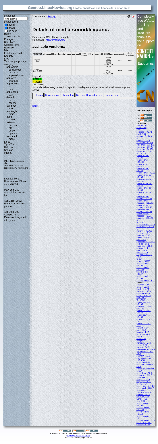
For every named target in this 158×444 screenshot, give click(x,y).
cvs (10, 100)
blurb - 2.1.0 (141, 128)
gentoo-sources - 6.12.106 (144, 307)
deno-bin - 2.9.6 (143, 140)
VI (10, 86)
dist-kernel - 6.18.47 (145, 147)
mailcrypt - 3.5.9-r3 (144, 231)
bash (11, 94)
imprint (8, 152)
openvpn (13, 133)
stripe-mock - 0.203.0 (145, 388)
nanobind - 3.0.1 (143, 235)
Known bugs (52, 95)
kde (11, 108)
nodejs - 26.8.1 (143, 237)
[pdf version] (133, 17)
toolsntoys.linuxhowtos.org (16, 168)
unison (12, 130)
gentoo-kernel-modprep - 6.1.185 (144, 197)
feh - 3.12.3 (141, 153)
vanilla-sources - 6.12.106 (143, 408)
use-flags (12, 31)
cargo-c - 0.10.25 (144, 296)
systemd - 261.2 (143, 395)
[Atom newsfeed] (146, 121)
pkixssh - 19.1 (142, 248)
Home (7, 33)
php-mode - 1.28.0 (144, 246)
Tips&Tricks (10, 144)
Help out (8, 147)
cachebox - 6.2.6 (143, 293)
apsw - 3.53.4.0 (143, 287)
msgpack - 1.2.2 (143, 233)
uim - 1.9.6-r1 (142, 401)
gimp (11, 114)
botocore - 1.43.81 (144, 291)
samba (12, 119)
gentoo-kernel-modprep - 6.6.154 (144, 210)
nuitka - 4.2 (141, 240)
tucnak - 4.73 (142, 399)
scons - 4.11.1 (142, 252)
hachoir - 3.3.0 (142, 328)
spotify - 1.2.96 (143, 384)
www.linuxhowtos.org (13, 165)
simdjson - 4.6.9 (143, 379)
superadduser (16, 75)
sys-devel (11, 136)
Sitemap (8, 150)
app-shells (12, 92)
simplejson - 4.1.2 (144, 382)
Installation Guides (14, 53)
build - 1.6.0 (141, 134)
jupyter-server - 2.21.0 (146, 224)
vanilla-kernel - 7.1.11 (145, 280)
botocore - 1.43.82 (144, 132)
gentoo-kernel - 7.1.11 (146, 173)
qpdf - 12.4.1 (142, 250)
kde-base (11, 105)
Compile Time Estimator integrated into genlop (15, 217)
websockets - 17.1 (144, 423)
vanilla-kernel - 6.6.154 (143, 277)
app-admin (12, 67)
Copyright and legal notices (78, 435)
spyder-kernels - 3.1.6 (146, 386)
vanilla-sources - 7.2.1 (146, 420)
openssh (13, 125)
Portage (8, 39)
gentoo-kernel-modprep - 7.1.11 (144, 215)
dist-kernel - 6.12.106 (145, 145)
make (12, 139)
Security (8, 56)
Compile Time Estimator (11, 46)
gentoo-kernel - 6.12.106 (143, 161)
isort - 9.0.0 (141, 330)
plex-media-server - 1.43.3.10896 (145, 359)
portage (11, 28)
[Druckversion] (128, 17)
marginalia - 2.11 (143, 341)
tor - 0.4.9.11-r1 (143, 397)
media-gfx (11, 111)
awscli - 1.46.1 (142, 125)
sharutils (13, 81)
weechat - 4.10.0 (143, 425)
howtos (11, 25)
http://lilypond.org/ (55, 40)
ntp (10, 128)
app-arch (11, 78)
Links (7, 141)
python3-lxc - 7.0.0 (144, 373)
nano (11, 89)
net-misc (11, 122)
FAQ (6, 58)
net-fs (9, 116)
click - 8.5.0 (141, 298)
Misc (6, 50)
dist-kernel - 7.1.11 (144, 151)
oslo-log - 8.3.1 (143, 244)
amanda (13, 72)
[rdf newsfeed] (146, 116)
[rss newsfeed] (146, 118)
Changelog (68, 95)
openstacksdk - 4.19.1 (146, 242)
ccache (13, 103)
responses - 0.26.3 (144, 375)
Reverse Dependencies (89, 95)
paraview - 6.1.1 (143, 356)
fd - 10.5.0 (141, 300)
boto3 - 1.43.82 (143, 130)
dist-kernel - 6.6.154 (145, 149)
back (35, 106)
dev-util (10, 97)
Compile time (112, 95)
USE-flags (9, 42)
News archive (13, 36)
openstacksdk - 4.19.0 (146, 349)
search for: (9, 15)
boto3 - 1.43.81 (143, 289)
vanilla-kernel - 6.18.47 (143, 273)
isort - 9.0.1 (141, 222)
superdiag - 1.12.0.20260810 (144, 391)
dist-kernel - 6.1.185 (145, 143)
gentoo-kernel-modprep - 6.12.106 (145, 202)
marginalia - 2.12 (144, 343)
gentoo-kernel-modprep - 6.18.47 (144, 206)
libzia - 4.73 (141, 339)
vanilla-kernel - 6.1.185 (143, 264)
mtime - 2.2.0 (142, 345)
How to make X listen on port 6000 (15, 182)
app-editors (12, 83)
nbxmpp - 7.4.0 (143, 347)
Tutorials (38, 95)
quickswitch (15, 69)
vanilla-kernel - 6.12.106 (143, 269)
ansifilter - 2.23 (143, 285)
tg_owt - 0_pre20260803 (143, 260)
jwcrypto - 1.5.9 (143, 332)
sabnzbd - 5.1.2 (143, 377)
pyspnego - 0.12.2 (144, 362)
